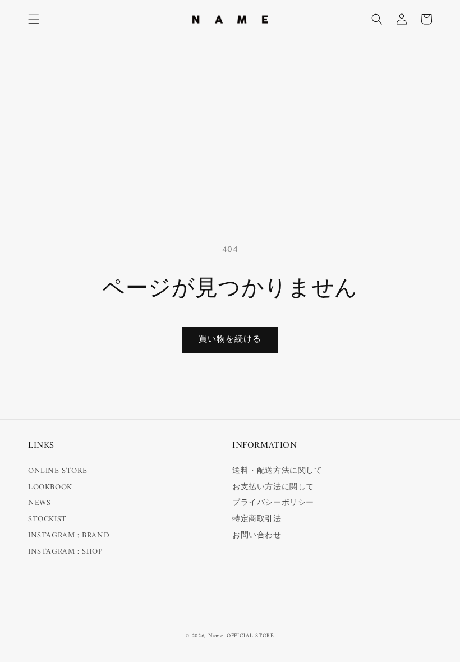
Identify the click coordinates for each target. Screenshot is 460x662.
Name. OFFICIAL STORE (241, 636)
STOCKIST (47, 519)
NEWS (39, 503)
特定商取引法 (257, 519)
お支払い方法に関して (273, 487)
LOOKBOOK (50, 487)
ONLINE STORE (57, 471)
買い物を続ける (230, 339)
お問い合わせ (257, 535)
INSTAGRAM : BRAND (68, 535)
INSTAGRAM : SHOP (65, 552)
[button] (33, 19)
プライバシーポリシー (273, 503)
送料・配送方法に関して (277, 471)
